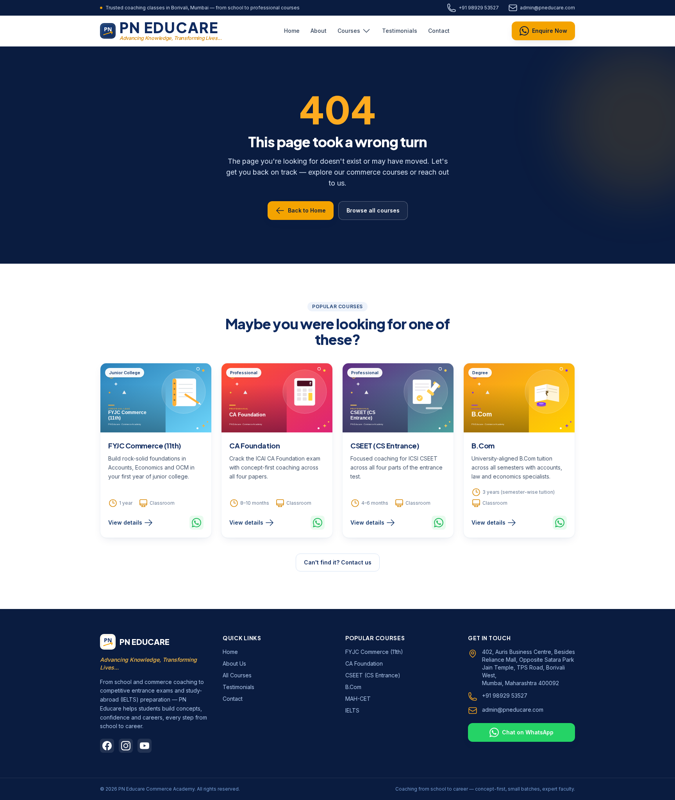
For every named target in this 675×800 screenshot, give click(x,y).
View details (125, 522)
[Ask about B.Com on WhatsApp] (560, 523)
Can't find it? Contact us (337, 562)
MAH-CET (358, 698)
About (319, 30)
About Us (234, 663)
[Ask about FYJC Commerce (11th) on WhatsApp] (196, 523)
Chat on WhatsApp (528, 732)
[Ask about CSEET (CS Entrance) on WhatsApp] (439, 523)
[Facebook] (107, 746)
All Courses (237, 675)
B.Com (483, 445)
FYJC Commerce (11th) (144, 445)
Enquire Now (549, 30)
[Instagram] (126, 746)
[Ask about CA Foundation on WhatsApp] (318, 523)
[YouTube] (145, 746)
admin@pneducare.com (547, 8)
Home (292, 30)
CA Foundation (254, 445)
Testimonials (399, 30)
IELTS (352, 710)
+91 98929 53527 (479, 8)
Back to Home (307, 210)
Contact (439, 30)
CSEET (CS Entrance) (384, 445)
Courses (349, 30)
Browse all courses (373, 210)
